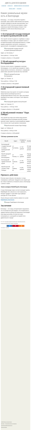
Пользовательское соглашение (11, 423)
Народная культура (21, 221)
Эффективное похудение (21, 5)
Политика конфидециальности (6, 425)
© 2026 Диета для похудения (6, 421)
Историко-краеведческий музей (11, 221)
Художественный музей (5, 223)
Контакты (3, 423)
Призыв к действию (14, 223)
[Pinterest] (15, 226)
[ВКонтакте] (9, 226)
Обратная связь (4, 427)
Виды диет (12, 8)
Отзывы (19, 8)
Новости (10, 5)
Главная (3, 5)
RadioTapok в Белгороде (7, 200)
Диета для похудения (15, 3)
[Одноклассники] (21, 226)
